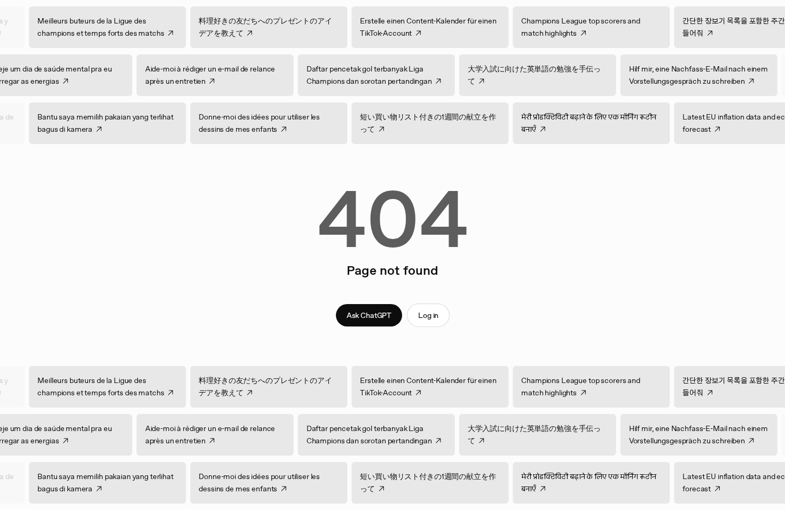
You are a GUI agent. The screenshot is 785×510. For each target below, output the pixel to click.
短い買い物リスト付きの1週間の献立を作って (444, 123)
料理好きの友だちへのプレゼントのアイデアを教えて (281, 27)
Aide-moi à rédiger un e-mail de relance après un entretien (194, 75)
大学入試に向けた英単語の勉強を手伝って (518, 75)
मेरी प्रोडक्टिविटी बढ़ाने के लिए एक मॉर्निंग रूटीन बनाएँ (604, 123)
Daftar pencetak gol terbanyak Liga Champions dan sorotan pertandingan (353, 75)
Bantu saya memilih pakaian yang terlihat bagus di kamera (121, 123)
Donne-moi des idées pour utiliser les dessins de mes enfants (275, 123)
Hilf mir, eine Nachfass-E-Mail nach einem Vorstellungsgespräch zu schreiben (682, 75)
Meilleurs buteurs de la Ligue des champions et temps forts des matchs (116, 27)
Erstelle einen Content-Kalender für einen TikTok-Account (444, 27)
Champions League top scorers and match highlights (596, 27)
